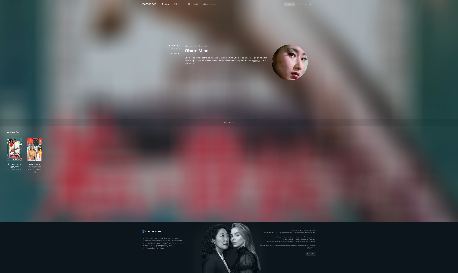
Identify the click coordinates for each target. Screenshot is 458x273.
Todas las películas (309, 230)
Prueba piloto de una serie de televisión (280, 241)
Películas (229, 122)
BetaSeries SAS (288, 239)
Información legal (268, 237)
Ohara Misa (203, 46)
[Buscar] (310, 4)
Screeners (304, 239)
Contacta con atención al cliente (304, 233)
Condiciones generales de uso (292, 237)
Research (312, 239)
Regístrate (290, 4)
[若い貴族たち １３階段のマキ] (14, 149)
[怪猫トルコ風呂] (34, 149)
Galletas (278, 237)
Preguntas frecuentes (285, 233)
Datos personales (309, 237)
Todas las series (296, 230)
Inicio (187, 46)
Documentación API (270, 233)
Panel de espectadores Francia (305, 241)
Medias (297, 239)
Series (193, 46)
